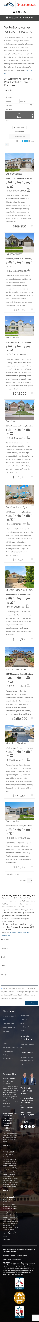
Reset (20, 113)
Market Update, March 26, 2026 (9, 1198)
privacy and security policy (18, 1255)
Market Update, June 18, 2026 (9, 1079)
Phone (3, 966)
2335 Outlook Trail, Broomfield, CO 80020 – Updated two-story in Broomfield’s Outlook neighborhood (10, 1120)
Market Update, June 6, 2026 (9, 1153)
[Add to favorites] (32, 226)
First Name (4, 939)
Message (4, 974)
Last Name (4, 948)
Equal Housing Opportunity (12, 1259)
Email (3, 957)
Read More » (7, 1107)
